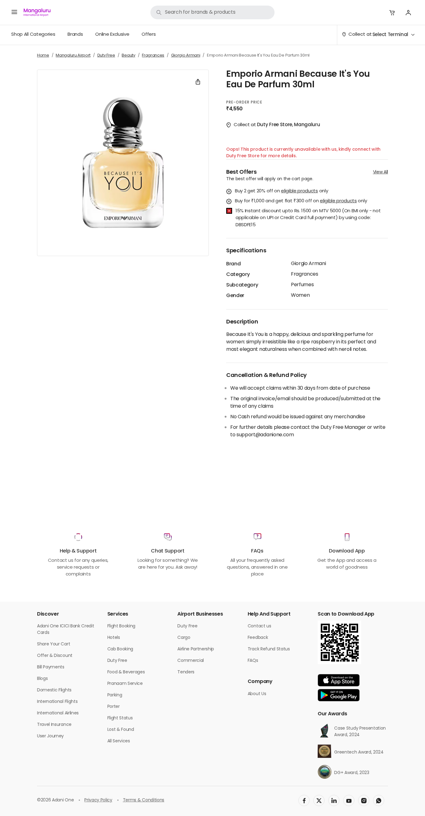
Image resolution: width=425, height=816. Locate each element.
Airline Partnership (195, 649)
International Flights (57, 701)
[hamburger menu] (14, 12)
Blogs (42, 678)
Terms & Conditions (143, 800)
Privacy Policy (98, 800)
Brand (233, 264)
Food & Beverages (126, 672)
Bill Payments (50, 667)
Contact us (259, 626)
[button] (392, 12)
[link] (212, 12)
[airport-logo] (37, 12)
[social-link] (304, 800)
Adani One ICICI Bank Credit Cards (65, 629)
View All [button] (380, 172)
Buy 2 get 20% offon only (281, 191)
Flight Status (120, 718)
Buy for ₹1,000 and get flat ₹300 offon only (301, 201)
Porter (113, 706)
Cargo (183, 637)
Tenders (185, 672)
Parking (114, 695)
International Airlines (58, 713)
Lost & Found (120, 729)
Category (238, 275)
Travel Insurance (54, 724)
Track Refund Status (269, 649)
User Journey (50, 736)
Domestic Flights (54, 690)
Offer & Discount (54, 655)
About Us (257, 694)
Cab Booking (120, 649)
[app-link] (339, 680)
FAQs (253, 660)
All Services (118, 741)
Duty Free (117, 660)
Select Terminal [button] (390, 35)
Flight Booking (121, 626)
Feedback (258, 637)
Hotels (113, 637)
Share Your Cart (53, 644)
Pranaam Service (125, 683)
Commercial (190, 660)
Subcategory (242, 285)
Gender (235, 296)
